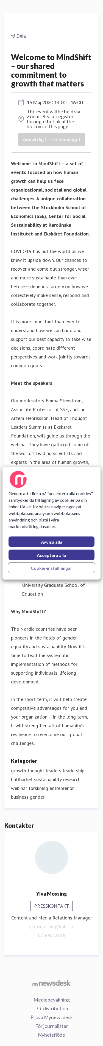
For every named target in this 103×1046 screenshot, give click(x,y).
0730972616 (51, 935)
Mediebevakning (52, 1000)
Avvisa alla (51, 541)
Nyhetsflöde (51, 1035)
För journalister (51, 1026)
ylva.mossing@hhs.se (51, 926)
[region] (51, 523)
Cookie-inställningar (51, 567)
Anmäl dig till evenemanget (51, 139)
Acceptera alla (51, 554)
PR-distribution (51, 1008)
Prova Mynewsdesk (51, 1017)
